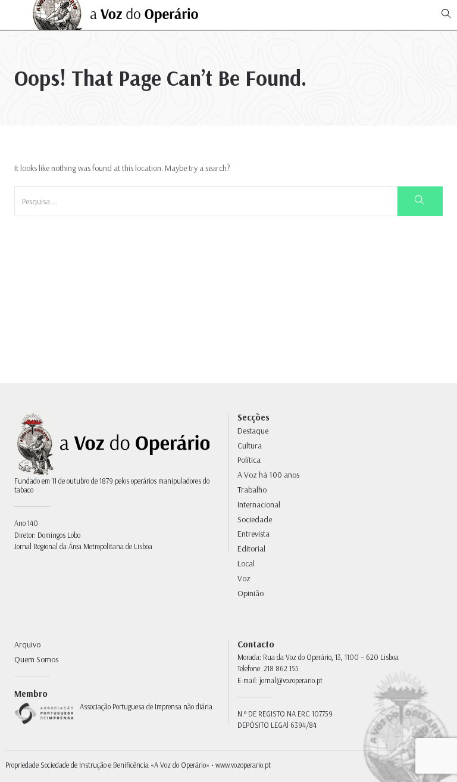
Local (246, 563)
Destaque (252, 430)
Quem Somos (36, 659)
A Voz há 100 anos (268, 474)
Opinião (250, 593)
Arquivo (27, 644)
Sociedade (254, 519)
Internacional (258, 504)
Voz (244, 578)
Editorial (251, 548)
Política (249, 459)
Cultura (249, 445)
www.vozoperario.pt (243, 764)
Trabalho (252, 489)
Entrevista (253, 533)
